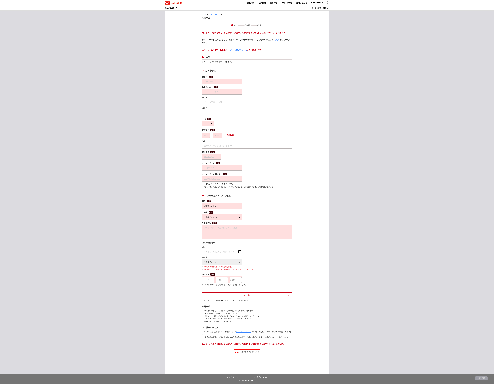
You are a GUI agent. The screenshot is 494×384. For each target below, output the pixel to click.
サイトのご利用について (257, 377)
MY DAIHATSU (317, 3)
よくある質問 (316, 8)
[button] (327, 3)
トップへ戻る (480, 378)
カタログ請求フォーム (238, 50)
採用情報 (273, 3)
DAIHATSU (184, 3)
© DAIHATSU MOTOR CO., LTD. (247, 380)
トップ (203, 14)
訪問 (233, 280)
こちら (277, 40)
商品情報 (250, 3)
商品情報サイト (172, 8)
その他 (247, 295)
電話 (220, 280)
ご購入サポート (214, 14)
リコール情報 (286, 3)
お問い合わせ (301, 3)
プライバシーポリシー (243, 332)
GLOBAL (326, 8)
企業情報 (262, 3)
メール (207, 280)
